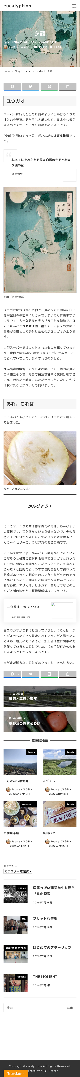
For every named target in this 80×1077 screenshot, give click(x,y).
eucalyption (17, 5)
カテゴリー (10, 866)
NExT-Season (49, 1071)
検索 (70, 1008)
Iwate (43, 47)
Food (57, 47)
